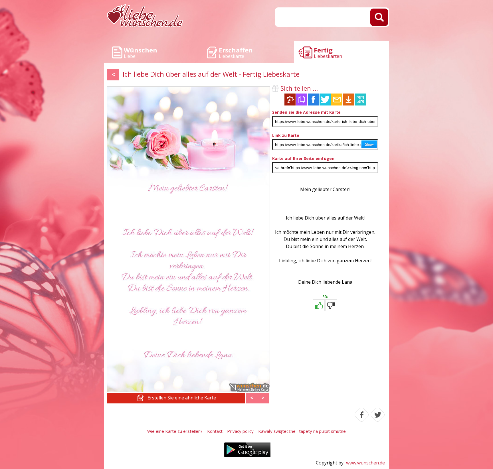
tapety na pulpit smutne (322, 431)
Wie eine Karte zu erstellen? (175, 431)
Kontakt (215, 431)
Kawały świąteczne (277, 431)
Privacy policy (240, 431)
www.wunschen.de (365, 463)
